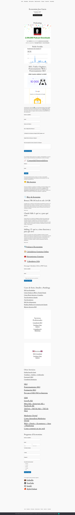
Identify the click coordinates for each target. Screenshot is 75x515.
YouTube (30, 483)
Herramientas (32, 190)
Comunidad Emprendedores (37, 160)
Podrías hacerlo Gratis (30, 372)
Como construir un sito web (34, 428)
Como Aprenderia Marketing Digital (35, 419)
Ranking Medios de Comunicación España (35, 305)
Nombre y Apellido (27, 268)
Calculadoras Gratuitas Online (38, 251)
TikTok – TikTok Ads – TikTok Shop (36, 409)
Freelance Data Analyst (37, 326)
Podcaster (44, 108)
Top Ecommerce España (31, 297)
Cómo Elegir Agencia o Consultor (33, 295)
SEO (47, 108)
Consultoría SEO (37, 323)
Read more (26, 210)
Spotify (29, 486)
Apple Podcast (32, 489)
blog (47, 186)
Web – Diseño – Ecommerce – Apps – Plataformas (37, 424)
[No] (73, 513)
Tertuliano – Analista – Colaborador (34, 375)
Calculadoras (26, 190)
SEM (49, 108)
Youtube (26, 468)
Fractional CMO (28, 377)
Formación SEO (30, 390)
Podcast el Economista (34, 247)
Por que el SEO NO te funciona (36, 393)
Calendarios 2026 (33, 261)
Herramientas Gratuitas (35, 256)
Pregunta (26, 457)
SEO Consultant (37, 354)
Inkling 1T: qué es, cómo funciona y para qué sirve (37, 230)
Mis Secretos (31, 182)
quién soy (46, 109)
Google (26, 466)
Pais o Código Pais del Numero (29, 128)
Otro (26, 469)
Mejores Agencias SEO (30, 307)
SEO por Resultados (29, 290)
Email (25, 119)
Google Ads (28, 401)
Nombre (25, 163)
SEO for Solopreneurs (30, 302)
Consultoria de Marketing (38, 330)
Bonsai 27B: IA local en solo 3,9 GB (37, 201)
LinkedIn (30, 480)
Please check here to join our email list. (31, 278)
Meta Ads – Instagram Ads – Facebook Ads (34, 404)
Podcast (26, 463)
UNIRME (26, 173)
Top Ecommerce (28, 300)
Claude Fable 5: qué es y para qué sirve (36, 214)
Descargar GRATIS (28, 280)
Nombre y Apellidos (27, 114)
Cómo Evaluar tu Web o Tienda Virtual (35, 293)
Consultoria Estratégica (30, 379)
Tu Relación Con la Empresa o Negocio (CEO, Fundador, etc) (34, 133)
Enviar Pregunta (27, 472)
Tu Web (25, 452)
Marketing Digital (30, 415)
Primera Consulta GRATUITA (38, 15)
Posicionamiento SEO (32, 387)
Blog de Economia (33, 197)
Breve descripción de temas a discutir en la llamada (33, 142)
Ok (58, 513)
